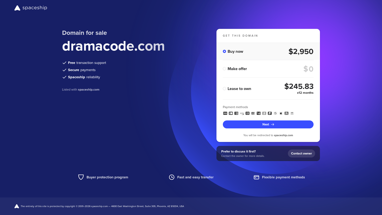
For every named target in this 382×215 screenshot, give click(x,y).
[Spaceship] (30, 8)
